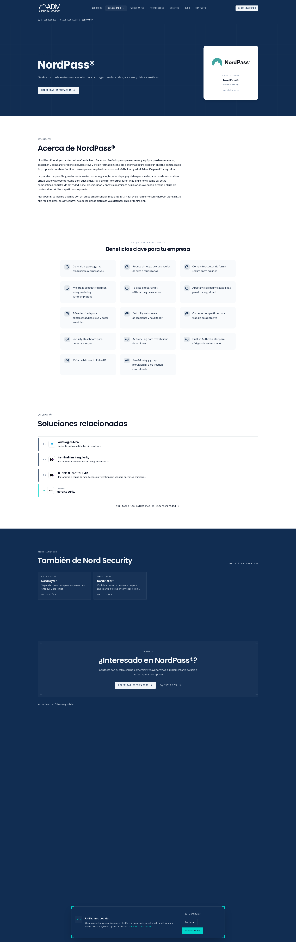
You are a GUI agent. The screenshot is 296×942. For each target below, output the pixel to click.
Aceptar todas (192, 930)
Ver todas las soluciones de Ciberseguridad (146, 506)
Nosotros (97, 8)
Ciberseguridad (69, 20)
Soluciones (114, 8)
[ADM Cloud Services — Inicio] (50, 8)
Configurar (194, 913)
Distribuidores (247, 8)
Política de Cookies (141, 926)
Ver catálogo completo (242, 563)
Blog (187, 8)
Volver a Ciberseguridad (58, 704)
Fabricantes (137, 8)
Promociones (157, 8)
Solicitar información (56, 90)
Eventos (174, 8)
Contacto (200, 8)
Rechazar (190, 922)
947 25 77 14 (172, 685)
